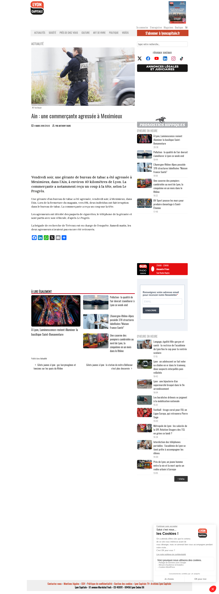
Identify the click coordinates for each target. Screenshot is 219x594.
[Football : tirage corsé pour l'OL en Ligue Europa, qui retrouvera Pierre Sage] (144, 413)
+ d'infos (181, 478)
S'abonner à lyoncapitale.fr (163, 33)
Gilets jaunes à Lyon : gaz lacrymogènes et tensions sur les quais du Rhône (55, 366)
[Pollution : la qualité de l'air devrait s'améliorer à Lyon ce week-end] (95, 308)
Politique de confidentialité (99, 583)
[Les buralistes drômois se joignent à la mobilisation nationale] (144, 400)
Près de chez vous (69, 32)
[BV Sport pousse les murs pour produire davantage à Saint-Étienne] (144, 204)
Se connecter (142, 27)
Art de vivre (99, 32)
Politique (113, 32)
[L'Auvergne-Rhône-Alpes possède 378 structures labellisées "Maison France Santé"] (95, 328)
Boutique (179, 27)
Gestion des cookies (123, 583)
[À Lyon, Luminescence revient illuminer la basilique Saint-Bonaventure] (55, 325)
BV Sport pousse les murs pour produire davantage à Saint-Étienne (168, 204)
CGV (83, 583)
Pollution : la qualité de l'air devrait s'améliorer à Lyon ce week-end (122, 301)
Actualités (39, 32)
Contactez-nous (55, 583)
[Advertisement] (83, 152)
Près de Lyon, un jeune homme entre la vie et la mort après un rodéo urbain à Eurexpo (168, 465)
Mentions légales (71, 583)
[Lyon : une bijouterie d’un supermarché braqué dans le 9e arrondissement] (144, 384)
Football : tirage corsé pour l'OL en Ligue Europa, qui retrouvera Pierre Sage (170, 413)
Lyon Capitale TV (142, 583)
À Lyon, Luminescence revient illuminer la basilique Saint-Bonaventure (54, 332)
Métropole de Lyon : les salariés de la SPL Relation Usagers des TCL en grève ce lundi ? (170, 429)
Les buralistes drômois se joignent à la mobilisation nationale (170, 399)
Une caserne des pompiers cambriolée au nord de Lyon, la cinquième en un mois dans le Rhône (122, 343)
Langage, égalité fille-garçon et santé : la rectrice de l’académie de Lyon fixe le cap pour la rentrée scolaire (170, 347)
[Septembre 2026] (177, 12)
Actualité (43, 358)
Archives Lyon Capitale (161, 583)
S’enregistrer (156, 27)
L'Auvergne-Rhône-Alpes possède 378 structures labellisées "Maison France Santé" (122, 322)
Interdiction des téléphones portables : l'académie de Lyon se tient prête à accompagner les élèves (169, 447)
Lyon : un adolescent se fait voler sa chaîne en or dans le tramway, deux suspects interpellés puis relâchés (169, 367)
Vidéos (125, 32)
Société (52, 32)
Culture (85, 32)
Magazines (168, 27)
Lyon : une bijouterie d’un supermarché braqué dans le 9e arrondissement (169, 385)
